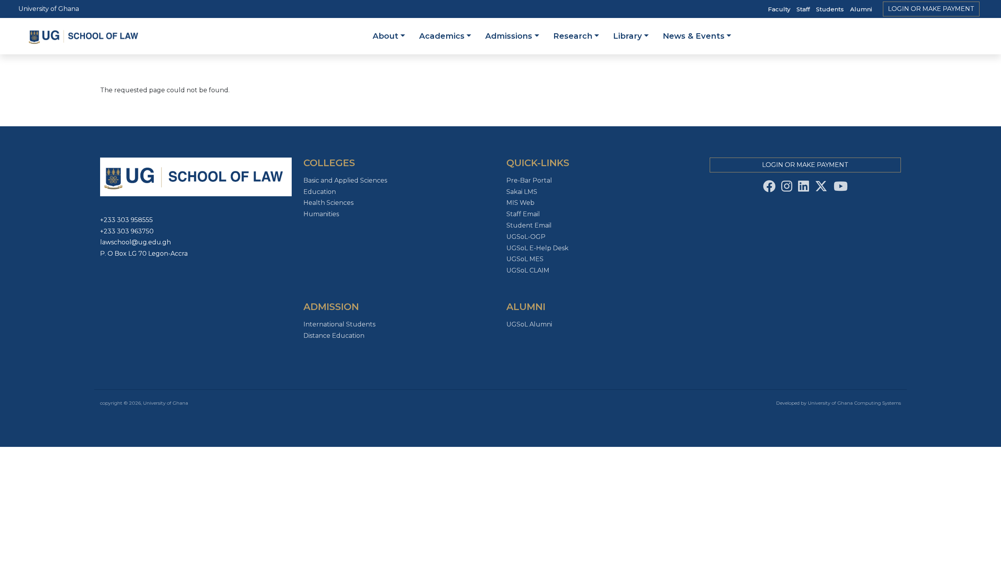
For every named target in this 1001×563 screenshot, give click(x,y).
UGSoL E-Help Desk (537, 248)
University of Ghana (48, 9)
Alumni (861, 9)
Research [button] (572, 36)
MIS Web (520, 202)
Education (319, 191)
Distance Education (333, 335)
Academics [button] (442, 36)
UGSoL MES (525, 259)
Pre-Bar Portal (529, 180)
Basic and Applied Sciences (345, 180)
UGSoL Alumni (529, 324)
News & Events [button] (694, 36)
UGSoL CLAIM (527, 270)
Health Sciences (328, 202)
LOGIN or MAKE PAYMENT (931, 9)
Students (830, 9)
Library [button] (627, 36)
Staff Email (523, 214)
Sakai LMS (521, 191)
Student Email (529, 225)
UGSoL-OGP (525, 236)
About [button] (385, 36)
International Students (339, 324)
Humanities (321, 214)
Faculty (779, 9)
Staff (803, 9)
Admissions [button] (508, 36)
